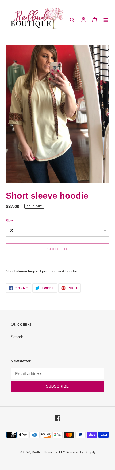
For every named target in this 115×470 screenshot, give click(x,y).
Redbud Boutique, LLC (48, 452)
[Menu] (106, 19)
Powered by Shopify (80, 452)
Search (17, 336)
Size (9, 221)
